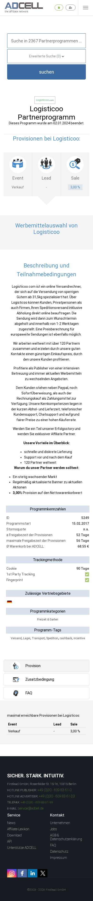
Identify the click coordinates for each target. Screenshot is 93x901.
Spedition (52, 638)
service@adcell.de (31, 808)
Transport (38, 638)
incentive (79, 638)
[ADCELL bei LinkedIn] (32, 873)
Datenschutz (59, 851)
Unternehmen (60, 823)
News (11, 823)
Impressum (58, 858)
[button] (46, 72)
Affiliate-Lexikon (18, 829)
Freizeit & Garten (47, 619)
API (9, 841)
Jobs (53, 829)
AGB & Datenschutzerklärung (66, 837)
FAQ (53, 845)
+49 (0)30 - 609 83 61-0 (54, 790)
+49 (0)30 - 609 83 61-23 (57, 796)
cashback (66, 638)
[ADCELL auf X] (42, 873)
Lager (26, 638)
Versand (16, 638)
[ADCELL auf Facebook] (22, 873)
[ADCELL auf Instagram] (12, 873)
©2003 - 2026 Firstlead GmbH (46, 889)
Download (14, 835)
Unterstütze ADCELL (21, 848)
